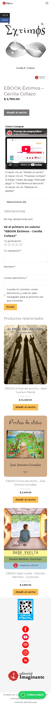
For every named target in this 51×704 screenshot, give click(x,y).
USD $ (6, 15)
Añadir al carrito (17, 112)
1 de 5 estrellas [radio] (5, 244)
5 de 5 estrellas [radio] (20, 244)
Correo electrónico (15, 278)
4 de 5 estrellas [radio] (16, 244)
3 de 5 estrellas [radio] (13, 244)
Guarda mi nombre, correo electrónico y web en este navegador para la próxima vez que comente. (25, 295)
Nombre (9, 266)
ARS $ (6, 20)
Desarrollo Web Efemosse (26, 702)
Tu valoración (12, 250)
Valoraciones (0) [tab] (16, 202)
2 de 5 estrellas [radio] (9, 244)
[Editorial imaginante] (7, 3)
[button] (42, 24)
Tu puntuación (12, 241)
